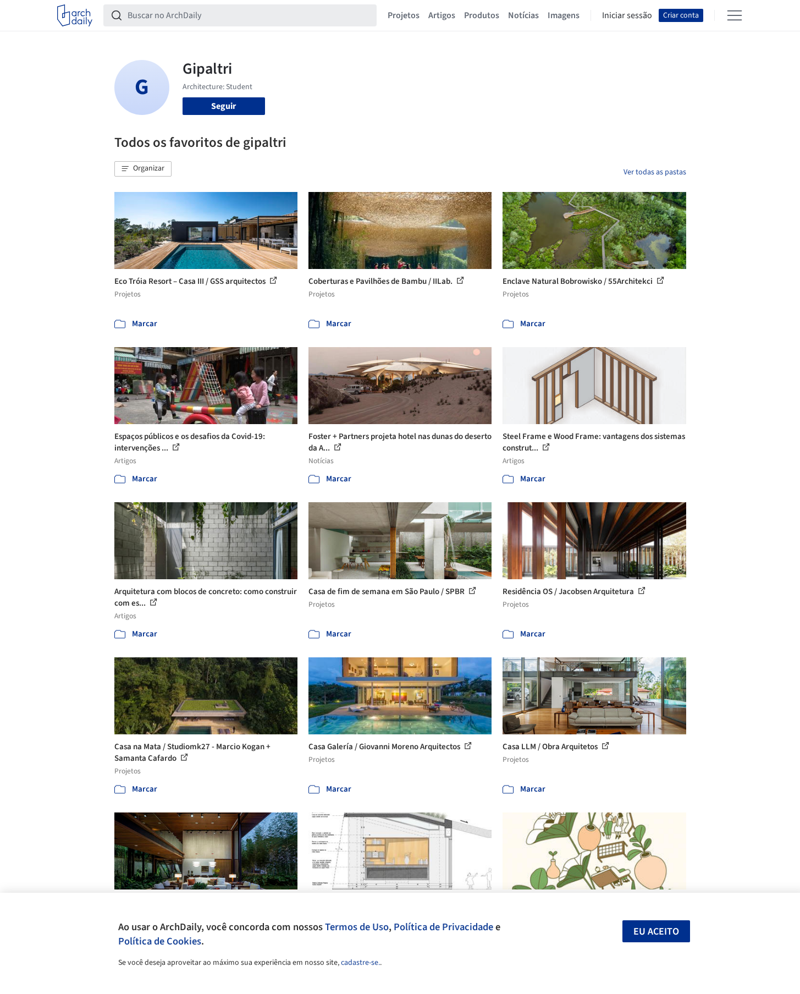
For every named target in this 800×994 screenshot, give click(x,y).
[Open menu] (734, 15)
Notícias (523, 15)
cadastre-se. (360, 962)
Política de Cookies (159, 941)
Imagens (564, 15)
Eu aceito (656, 931)
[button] (143, 169)
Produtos (481, 15)
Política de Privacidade (443, 927)
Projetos (404, 15)
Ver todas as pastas (655, 172)
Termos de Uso (357, 927)
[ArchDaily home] (74, 15)
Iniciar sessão (627, 15)
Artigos (441, 15)
